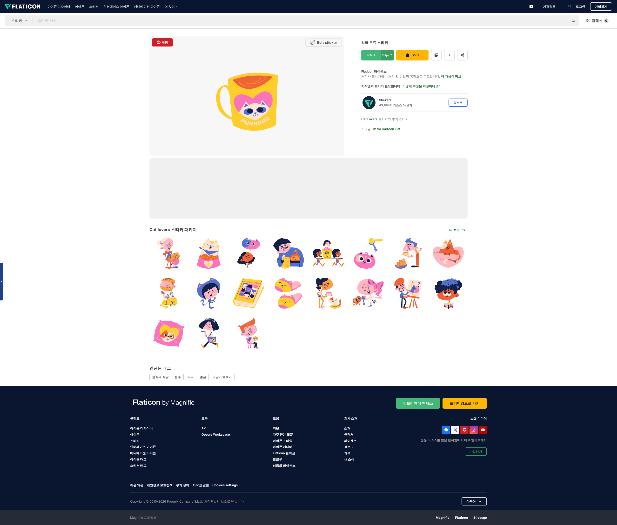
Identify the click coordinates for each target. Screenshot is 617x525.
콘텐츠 (135, 418)
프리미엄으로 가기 (465, 403)
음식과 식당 (160, 377)
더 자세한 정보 (451, 76)
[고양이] (448, 253)
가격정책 (549, 6)
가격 (347, 453)
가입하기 (601, 6)
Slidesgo (480, 517)
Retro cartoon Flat (386, 129)
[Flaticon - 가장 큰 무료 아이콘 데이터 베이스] (22, 6)
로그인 (580, 6)
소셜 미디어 (478, 418)
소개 (347, 428)
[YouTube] (483, 430)
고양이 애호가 (222, 377)
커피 (190, 377)
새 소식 (349, 459)
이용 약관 (136, 485)
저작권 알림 (201, 485)
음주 (178, 377)
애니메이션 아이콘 (147, 6)
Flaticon (461, 517)
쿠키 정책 (182, 485)
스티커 (94, 6)
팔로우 (277, 459)
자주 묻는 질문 (283, 434)
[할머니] (169, 253)
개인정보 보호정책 (160, 485)
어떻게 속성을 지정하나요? (421, 86)
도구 (204, 418)
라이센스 (350, 441)
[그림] (408, 293)
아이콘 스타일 (282, 441)
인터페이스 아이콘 (116, 6)
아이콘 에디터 (282, 447)
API (204, 428)
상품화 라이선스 (284, 465)
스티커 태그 (138, 465)
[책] (248, 293)
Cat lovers (369, 119)
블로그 (349, 447)
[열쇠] (368, 253)
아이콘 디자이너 (58, 6)
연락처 (349, 434)
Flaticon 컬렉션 (284, 453)
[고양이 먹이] (209, 253)
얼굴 (203, 377)
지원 (276, 428)
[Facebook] (446, 430)
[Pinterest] (464, 430)
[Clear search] (562, 20)
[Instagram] (473, 430)
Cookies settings (225, 485)
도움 (276, 418)
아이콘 (79, 6)
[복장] (209, 293)
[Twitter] (455, 430)
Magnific (442, 517)
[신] (328, 253)
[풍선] (248, 253)
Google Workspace (215, 434)
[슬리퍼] (288, 293)
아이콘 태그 (138, 459)
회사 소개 (350, 418)
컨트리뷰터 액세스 (418, 403)
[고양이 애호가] (288, 253)
